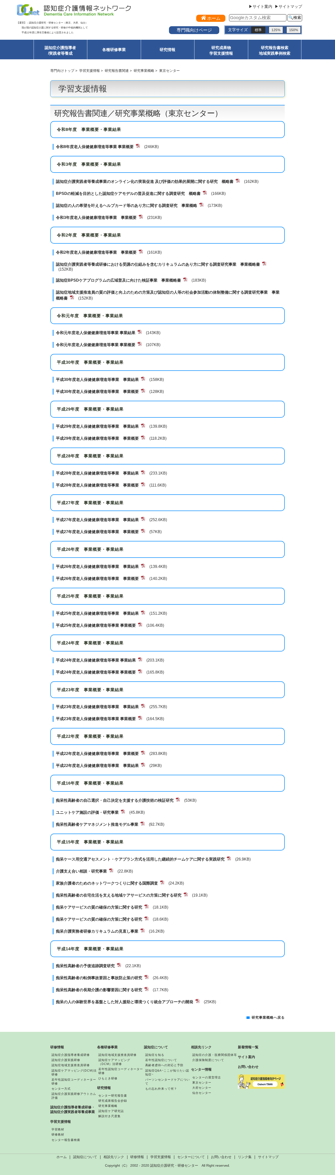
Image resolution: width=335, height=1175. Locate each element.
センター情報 (201, 1069)
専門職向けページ (194, 30)
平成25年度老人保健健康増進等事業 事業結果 (97, 613)
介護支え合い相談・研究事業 (81, 871)
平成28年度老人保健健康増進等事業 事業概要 (97, 485)
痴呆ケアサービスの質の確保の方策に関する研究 (99, 907)
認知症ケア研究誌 (111, 1111)
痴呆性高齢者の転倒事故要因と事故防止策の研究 (99, 978)
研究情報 (167, 50)
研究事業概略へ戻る (268, 1017)
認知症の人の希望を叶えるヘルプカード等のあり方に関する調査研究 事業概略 (126, 205)
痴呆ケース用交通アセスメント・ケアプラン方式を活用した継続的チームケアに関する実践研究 (140, 859)
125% (275, 30)
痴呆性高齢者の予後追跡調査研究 (85, 966)
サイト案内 (246, 1057)
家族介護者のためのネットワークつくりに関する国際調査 (107, 883)
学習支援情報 (89, 71)
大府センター (201, 1087)
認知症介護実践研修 (66, 1060)
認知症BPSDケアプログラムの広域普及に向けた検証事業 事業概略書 (118, 280)
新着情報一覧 (248, 1047)
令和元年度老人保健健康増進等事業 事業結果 (95, 333)
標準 (258, 30)
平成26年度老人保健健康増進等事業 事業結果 (97, 566)
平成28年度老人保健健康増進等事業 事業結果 (97, 473)
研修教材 (58, 1134)
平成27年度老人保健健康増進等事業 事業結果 (97, 520)
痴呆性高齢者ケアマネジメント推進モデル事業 (97, 824)
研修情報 (57, 1047)
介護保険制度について (208, 1060)
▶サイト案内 (260, 7)
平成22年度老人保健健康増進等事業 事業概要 (97, 753)
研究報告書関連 (117, 71)
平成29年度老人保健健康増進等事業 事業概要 (97, 438)
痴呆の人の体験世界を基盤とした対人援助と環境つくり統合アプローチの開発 (124, 1002)
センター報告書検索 (66, 1140)
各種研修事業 (114, 50)
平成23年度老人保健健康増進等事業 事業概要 (96, 719)
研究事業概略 (144, 71)
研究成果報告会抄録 (112, 1100)
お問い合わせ (248, 1067)
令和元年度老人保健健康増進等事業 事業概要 (95, 345)
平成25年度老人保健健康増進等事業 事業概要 (96, 625)
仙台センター (201, 1093)
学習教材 (58, 1129)
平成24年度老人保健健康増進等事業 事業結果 (96, 660)
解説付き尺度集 (109, 1116)
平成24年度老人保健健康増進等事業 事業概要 (96, 672)
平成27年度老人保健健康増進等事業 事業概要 (97, 532)
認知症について (156, 1047)
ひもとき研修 (107, 1078)
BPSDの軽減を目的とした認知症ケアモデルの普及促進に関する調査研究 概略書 (128, 193)
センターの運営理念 (206, 1077)
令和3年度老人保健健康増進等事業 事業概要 (96, 217)
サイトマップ (268, 1157)
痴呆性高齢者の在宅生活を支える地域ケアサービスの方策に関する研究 (118, 895)
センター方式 (61, 1088)
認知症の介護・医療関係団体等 (214, 1055)
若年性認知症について (161, 1060)
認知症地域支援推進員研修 (71, 1065)
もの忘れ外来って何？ (161, 1088)
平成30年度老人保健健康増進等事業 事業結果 (97, 379)
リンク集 (245, 1157)
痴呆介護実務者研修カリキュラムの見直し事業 (97, 931)
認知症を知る (154, 1055)
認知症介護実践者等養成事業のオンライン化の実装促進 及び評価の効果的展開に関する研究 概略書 (144, 181)
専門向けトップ (62, 71)
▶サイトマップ (288, 7)
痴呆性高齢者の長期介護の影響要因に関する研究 (99, 990)
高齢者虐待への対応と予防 (164, 1065)
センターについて (191, 1157)
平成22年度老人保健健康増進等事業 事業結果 (97, 765)
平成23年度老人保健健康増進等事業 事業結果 (97, 707)
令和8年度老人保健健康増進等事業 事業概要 (95, 147)
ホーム (61, 1157)
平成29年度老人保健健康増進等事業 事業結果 (97, 426)
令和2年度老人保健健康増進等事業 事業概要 (96, 252)
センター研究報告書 (112, 1095)
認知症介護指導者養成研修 (71, 1055)
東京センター (201, 1082)
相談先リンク (201, 1047)
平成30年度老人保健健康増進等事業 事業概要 (97, 391)
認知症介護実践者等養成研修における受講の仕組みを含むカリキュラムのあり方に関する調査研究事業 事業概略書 (158, 264)
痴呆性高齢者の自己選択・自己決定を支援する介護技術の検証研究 (115, 800)
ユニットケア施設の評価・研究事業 (87, 812)
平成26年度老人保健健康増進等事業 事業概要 (97, 578)
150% (293, 30)
